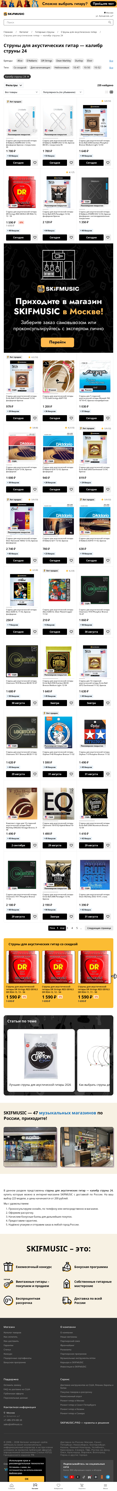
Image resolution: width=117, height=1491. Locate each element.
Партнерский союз (70, 1341)
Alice (20, 60)
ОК (26, 1479)
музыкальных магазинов (67, 1113)
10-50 (87, 67)
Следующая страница (99, 928)
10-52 (97, 67)
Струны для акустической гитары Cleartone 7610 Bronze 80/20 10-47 (21, 682)
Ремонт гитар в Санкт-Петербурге (78, 1404)
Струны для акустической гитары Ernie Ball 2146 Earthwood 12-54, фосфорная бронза (21, 398)
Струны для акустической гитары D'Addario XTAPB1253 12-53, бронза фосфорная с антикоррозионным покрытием (95, 215)
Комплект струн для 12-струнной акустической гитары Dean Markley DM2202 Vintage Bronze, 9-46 (21, 826)
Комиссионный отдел (71, 1396)
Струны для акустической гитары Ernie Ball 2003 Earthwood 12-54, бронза (94, 469)
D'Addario (32, 60)
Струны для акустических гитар (79, 32)
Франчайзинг (67, 1345)
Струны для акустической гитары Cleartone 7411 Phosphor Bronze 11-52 (21, 896)
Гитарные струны (44, 32)
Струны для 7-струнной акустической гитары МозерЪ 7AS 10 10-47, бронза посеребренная (94, 398)
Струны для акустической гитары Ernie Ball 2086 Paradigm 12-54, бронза (58, 896)
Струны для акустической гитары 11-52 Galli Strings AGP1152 (58, 397)
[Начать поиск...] (110, 22)
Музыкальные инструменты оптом (77, 1358)
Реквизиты (65, 1349)
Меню (105, 1488)
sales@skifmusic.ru (13, 1424)
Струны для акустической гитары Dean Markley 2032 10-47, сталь (94, 895)
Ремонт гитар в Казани (72, 1409)
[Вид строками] (106, 92)
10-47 (76, 67)
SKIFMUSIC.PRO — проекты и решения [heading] (84, 1422)
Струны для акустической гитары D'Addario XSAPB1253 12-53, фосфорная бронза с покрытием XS (21, 144)
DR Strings (46, 60)
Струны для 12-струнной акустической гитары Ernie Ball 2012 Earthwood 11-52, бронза (93, 683)
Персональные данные (16, 1397)
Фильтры (12, 85)
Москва (109, 13)
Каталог (35, 1488)
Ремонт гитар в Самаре (72, 1413)
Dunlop (79, 60)
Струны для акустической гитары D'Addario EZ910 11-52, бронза (94, 539)
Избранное (58, 1488)
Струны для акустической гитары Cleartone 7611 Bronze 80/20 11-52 (21, 753)
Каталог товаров (12, 1332)
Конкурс (8, 1353)
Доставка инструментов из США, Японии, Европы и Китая (86, 1386)
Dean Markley (63, 60)
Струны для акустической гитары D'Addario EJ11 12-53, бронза (58, 539)
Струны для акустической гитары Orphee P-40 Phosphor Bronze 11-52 (58, 753)
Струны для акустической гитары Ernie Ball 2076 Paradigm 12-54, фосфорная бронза (58, 214)
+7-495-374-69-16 (13, 1420)
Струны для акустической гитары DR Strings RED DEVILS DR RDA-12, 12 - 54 (21, 214)
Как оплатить (11, 1336)
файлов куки (15, 1473)
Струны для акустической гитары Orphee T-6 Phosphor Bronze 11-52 (94, 753)
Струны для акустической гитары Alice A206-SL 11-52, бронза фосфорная (21, 612)
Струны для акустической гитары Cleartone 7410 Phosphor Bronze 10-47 (94, 612)
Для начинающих (40, 67)
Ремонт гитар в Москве (72, 1400)
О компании (66, 1332)
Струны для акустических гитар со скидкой (43, 944)
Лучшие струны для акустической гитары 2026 (40, 1085)
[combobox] (58, 22)
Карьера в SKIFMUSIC (71, 1362)
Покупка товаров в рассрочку (76, 1392)
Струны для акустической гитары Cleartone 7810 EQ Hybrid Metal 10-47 (58, 825)
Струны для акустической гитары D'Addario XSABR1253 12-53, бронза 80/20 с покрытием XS (58, 143)
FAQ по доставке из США (17, 1389)
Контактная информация (20, 1407)
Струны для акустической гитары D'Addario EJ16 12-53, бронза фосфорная (58, 469)
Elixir (89, 60)
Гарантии (8, 1345)
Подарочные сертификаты (17, 1358)
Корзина (82, 1488)
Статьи (7, 1349)
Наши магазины (68, 1336)
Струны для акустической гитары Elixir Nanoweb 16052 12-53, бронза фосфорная (22, 540)
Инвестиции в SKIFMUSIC (73, 1366)
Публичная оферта (14, 1393)
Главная (11, 1488)
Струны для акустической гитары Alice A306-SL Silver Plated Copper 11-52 (58, 612)
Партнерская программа (73, 1353)
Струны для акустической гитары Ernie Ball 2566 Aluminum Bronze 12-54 (94, 825)
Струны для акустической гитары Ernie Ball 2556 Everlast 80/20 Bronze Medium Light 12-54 (58, 683)
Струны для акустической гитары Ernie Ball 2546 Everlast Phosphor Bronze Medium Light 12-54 (94, 143)
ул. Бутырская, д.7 (104, 16)
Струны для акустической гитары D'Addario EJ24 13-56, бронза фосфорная (21, 469)
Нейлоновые (62, 67)
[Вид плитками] (111, 92)
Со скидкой (20, 67)
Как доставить (11, 1341)
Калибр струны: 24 (15, 76)
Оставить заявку (12, 1385)
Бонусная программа (15, 1362)
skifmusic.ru (10, 1444)
